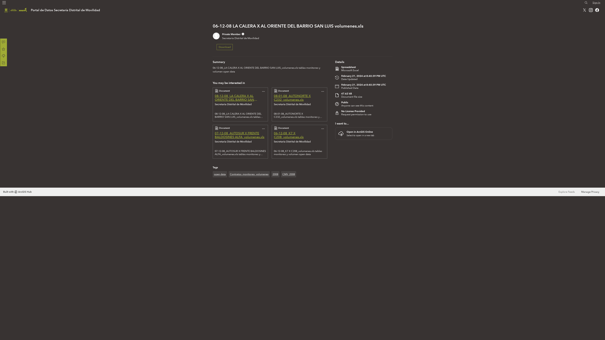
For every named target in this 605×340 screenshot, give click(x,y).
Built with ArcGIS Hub (17, 191)
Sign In (596, 2)
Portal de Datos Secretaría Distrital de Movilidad (65, 10)
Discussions (3, 42)
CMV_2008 (288, 174)
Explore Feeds (567, 191)
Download (3, 55)
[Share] (3, 62)
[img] (243, 34)
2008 (275, 174)
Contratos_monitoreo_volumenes (249, 174)
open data (220, 174)
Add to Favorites (3, 48)
